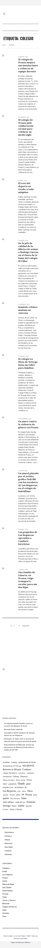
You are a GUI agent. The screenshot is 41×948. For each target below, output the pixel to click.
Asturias (14, 762)
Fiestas (29, 780)
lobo (19, 791)
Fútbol (5, 784)
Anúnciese (8, 843)
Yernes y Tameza (16, 809)
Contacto (8, 851)
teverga (6, 805)
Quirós (4, 881)
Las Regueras (9, 790)
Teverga (5, 894)
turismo (29, 805)
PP (23, 794)
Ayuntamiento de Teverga (12, 766)
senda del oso (20, 802)
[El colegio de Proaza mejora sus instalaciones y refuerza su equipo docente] (8, 60)
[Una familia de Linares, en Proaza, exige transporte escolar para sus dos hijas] (8, 573)
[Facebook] (12, 931)
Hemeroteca (9, 832)
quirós (6, 798)
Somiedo (30, 801)
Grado (21, 783)
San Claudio (6, 887)
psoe (35, 794)
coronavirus (7, 776)
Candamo (26, 769)
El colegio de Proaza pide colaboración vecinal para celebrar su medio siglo (25, 127)
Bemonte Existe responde (13, 729)
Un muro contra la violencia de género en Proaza (28, 424)
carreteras (22, 773)
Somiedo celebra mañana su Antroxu (27, 310)
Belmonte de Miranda (12, 769)
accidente (6, 762)
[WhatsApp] (29, 931)
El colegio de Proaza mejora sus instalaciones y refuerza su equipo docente (28, 65)
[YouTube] (22, 931)
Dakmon (27, 942)
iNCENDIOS (19, 787)
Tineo (14, 805)
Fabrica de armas (9, 780)
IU (26, 787)
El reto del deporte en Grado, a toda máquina (26, 188)
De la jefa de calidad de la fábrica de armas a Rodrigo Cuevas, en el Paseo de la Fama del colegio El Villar (28, 252)
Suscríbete (9, 847)
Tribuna (7, 840)
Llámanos (8, 854)
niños (24, 791)
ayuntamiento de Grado (27, 762)
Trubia (4, 897)
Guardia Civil (8, 787)
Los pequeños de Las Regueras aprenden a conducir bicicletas (27, 538)
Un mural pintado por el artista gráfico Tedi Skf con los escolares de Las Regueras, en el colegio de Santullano (28, 482)
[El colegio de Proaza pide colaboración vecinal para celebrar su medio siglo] (8, 120)
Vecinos (5, 809)
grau (28, 783)
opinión (5, 795)
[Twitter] (18, 931)
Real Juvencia (15, 798)
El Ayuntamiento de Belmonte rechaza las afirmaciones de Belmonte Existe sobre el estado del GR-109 (19, 747)
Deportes (24, 776)
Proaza (29, 794)
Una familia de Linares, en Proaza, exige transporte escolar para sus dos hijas (27, 580)
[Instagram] (15, 931)
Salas (24, 798)
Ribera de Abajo (8, 884)
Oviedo (12, 795)
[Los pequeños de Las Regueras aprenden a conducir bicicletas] (8, 533)
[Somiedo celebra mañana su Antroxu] (8, 307)
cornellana (30, 773)
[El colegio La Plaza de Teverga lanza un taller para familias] (8, 359)
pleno (18, 794)
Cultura (16, 776)
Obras (30, 790)
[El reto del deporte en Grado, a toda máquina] (8, 184)
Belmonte (5, 903)
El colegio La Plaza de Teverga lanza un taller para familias (27, 364)
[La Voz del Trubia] (20, 14)
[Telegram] (25, 931)
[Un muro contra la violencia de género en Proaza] (8, 422)
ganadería (12, 783)
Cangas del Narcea (9, 907)
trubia (21, 805)
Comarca (8, 836)
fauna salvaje (20, 780)
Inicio (4, 45)
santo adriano (8, 802)
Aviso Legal (7, 936)
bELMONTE (28, 765)
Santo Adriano (7, 891)
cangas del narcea (10, 773)
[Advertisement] (20, 646)
